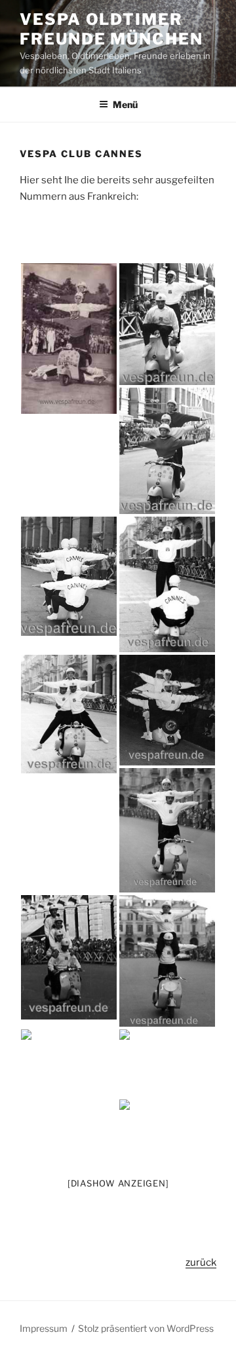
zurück (201, 1262)
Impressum (44, 1328)
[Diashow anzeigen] (118, 1183)
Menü (125, 104)
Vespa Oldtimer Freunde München (111, 29)
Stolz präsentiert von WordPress (146, 1328)
